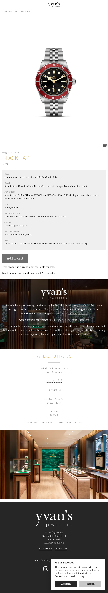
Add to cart (15, 258)
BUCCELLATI (56, 422)
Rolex (52, 320)
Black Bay (25, 11)
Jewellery (45, 560)
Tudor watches (10, 11)
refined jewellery (78, 314)
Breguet (68, 320)
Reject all (90, 584)
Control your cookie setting (69, 576)
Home (36, 560)
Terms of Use (61, 548)
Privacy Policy (45, 548)
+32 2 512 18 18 (54, 380)
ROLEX (29, 422)
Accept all (66, 584)
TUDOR (46, 422)
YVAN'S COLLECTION (72, 422)
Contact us (50, 273)
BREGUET (37, 422)
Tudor (59, 320)
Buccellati (83, 320)
